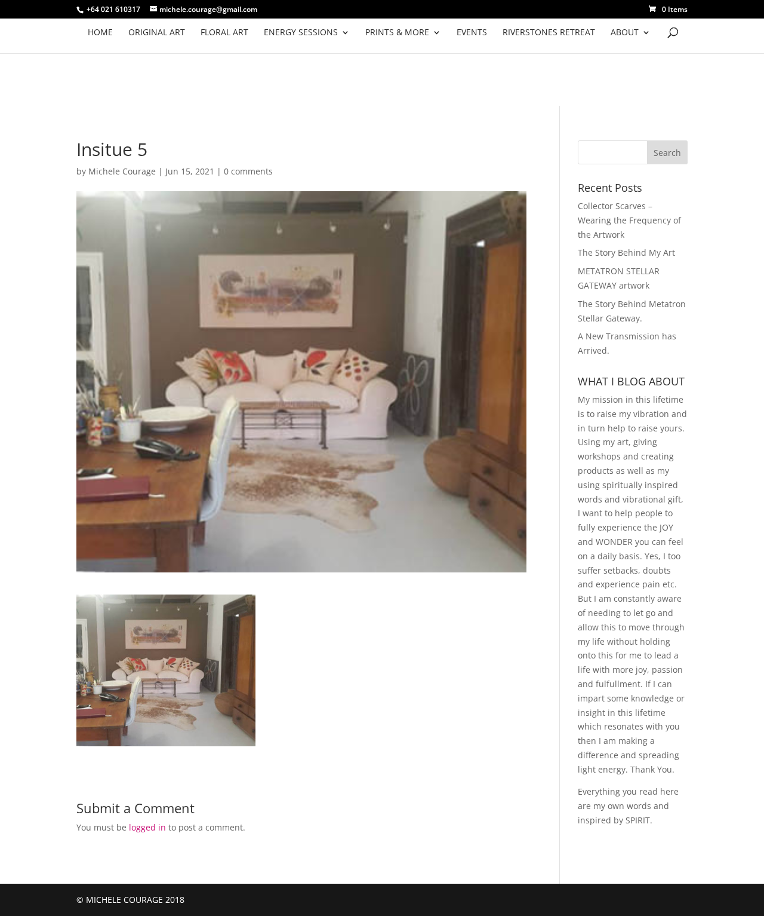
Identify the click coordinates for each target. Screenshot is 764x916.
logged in (147, 827)
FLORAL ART (224, 33)
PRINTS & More (397, 33)
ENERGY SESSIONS (301, 33)
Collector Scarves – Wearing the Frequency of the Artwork (629, 220)
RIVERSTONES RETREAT (549, 33)
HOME (100, 33)
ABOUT (625, 33)
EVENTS (472, 33)
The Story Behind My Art (626, 252)
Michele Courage (122, 171)
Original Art (156, 33)
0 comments (248, 171)
